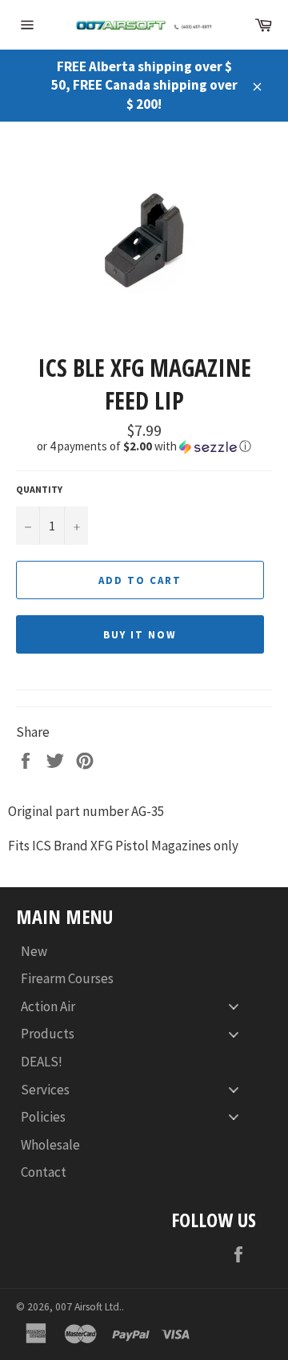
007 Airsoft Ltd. (88, 1307)
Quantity (39, 489)
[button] (144, 446)
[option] (144, 236)
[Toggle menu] (233, 1006)
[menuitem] (136, 952)
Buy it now (140, 635)
